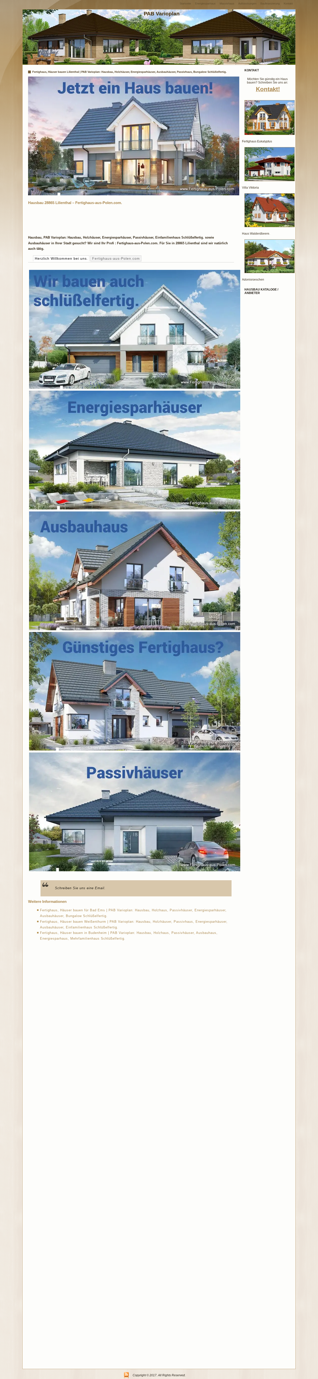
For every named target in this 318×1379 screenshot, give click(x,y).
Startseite (185, 3)
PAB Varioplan (162, 13)
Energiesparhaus (205, 3)
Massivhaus (227, 3)
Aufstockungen (247, 3)
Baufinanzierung (270, 3)
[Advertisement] (118, 219)
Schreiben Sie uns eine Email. (80, 888)
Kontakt (288, 3)
